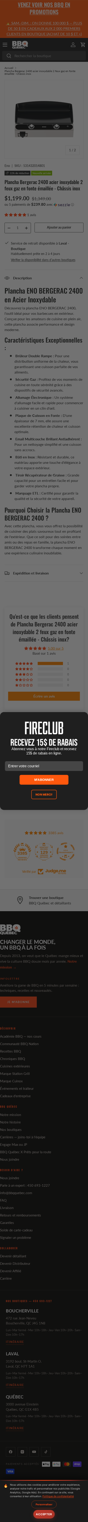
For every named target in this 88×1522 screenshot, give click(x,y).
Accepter (44, 1514)
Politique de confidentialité (58, 1496)
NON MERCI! (44, 794)
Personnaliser (44, 1504)
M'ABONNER (44, 780)
